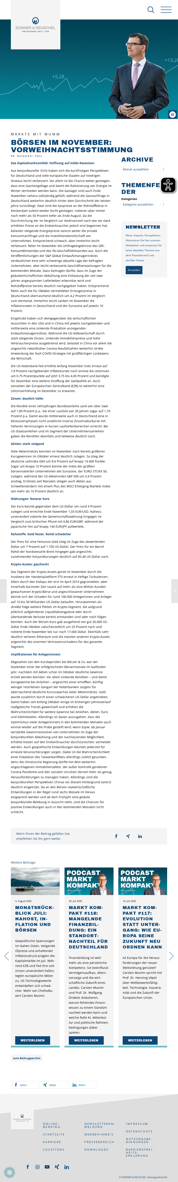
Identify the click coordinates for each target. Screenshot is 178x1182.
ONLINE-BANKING (51, 1125)
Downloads (96, 1149)
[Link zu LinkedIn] (66, 1167)
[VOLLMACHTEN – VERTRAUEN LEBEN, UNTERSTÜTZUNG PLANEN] (3, 591)
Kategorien (129, 198)
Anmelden (134, 270)
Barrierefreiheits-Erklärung (139, 1153)
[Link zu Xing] (57, 1167)
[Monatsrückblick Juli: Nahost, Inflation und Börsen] (35, 881)
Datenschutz (139, 1131)
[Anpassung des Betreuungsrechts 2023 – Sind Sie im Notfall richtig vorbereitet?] (174, 591)
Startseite (54, 1134)
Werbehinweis (99, 1134)
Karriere (52, 1142)
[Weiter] (171, 958)
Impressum (137, 1124)
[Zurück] (6, 953)
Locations (54, 1149)
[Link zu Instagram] (37, 1167)
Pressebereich (99, 1142)
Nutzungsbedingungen (139, 1140)
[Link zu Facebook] (27, 1167)
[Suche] (148, 9)
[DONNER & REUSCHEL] (35, 24)
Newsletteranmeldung (99, 1125)
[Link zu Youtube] (47, 1167)
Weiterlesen (33, 1040)
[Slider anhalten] (172, 114)
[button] (116, 836)
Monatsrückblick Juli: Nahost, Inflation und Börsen (34, 918)
